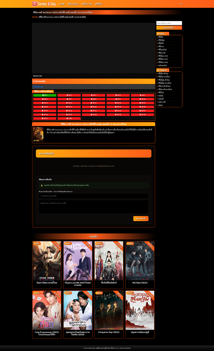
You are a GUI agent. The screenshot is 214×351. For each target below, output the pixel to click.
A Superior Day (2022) (108, 332)
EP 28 (94, 114)
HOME (62, 4)
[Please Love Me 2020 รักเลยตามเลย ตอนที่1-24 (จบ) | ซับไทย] (78, 260)
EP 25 (143, 111)
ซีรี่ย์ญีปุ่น (162, 40)
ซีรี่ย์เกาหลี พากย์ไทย (165, 89)
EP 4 (119, 95)
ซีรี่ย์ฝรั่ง (161, 43)
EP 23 (94, 111)
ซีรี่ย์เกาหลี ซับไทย (164, 86)
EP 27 (70, 114)
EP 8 (94, 99)
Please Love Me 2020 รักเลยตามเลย (78, 283)
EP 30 (143, 114)
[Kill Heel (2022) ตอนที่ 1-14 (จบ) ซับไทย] (140, 260)
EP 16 (45, 107)
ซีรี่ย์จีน (161, 37)
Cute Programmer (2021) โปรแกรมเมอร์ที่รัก (47, 333)
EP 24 (119, 111)
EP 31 (45, 118)
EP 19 (119, 107)
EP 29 (119, 114)
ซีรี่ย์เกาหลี (162, 53)
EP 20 (143, 107)
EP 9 (119, 99)
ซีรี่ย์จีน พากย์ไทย (164, 77)
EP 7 (70, 99)
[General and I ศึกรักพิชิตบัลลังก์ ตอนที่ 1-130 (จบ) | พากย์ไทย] (109, 260)
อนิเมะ (161, 105)
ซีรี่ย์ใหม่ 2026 (163, 62)
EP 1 (45, 95)
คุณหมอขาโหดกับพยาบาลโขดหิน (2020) (78, 333)
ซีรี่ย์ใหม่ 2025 (163, 59)
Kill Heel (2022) (139, 282)
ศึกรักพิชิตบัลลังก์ (109, 282)
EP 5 (143, 95)
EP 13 (94, 103)
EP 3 (94, 95)
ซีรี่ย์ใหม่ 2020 (163, 56)
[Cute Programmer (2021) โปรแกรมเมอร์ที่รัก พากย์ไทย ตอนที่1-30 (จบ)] (47, 310)
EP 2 (70, 95)
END (70, 118)
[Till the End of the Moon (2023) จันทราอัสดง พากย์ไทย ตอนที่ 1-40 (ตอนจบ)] (47, 260)
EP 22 (70, 111)
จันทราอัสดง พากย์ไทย (47, 282)
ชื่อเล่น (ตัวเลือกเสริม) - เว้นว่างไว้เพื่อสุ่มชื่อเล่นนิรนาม (56, 191)
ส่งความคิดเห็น (141, 219)
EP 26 (45, 114)
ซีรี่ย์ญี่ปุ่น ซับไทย (164, 80)
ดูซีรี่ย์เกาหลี (87, 4)
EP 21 (45, 111)
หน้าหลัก (35, 17)
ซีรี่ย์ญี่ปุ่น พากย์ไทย (165, 83)
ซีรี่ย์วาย (161, 46)
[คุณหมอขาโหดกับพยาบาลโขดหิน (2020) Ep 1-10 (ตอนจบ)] (78, 310)
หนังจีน (161, 96)
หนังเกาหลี (162, 102)
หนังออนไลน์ (163, 65)
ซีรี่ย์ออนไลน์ (73, 4)
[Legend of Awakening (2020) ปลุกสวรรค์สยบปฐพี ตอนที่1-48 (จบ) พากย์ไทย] (140, 310)
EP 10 (143, 99)
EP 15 (143, 103)
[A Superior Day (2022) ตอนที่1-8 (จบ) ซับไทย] (109, 310)
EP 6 (45, 99)
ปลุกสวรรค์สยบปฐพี (140, 332)
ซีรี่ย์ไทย (161, 92)
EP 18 (94, 107)
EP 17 (70, 107)
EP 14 (119, 103)
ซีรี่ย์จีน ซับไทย (163, 74)
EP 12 (70, 103)
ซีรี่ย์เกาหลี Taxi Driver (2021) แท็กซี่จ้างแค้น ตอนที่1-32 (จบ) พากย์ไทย (63, 12)
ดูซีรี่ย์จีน (98, 4)
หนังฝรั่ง (161, 99)
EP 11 (45, 103)
